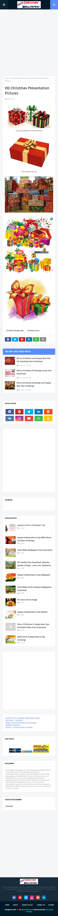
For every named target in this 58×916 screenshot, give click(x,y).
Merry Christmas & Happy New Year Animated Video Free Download (33, 626)
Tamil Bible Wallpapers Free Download (34, 550)
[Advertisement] (29, 42)
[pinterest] (19, 411)
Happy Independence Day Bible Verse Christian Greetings (34, 539)
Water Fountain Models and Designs (21, 723)
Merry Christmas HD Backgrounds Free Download (34, 372)
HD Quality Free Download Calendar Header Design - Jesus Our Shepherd (34, 564)
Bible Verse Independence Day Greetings (31, 638)
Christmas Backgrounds (19, 78)
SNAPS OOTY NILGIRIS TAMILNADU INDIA (23, 718)
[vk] (10, 418)
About (15, 905)
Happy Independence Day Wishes (32, 612)
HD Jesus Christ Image (27, 599)
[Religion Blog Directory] (26, 752)
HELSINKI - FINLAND (14, 720)
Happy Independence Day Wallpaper (33, 575)
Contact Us (41, 905)
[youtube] (29, 418)
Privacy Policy (27, 905)
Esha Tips (10, 99)
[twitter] (29, 411)
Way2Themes (27, 910)
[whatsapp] (39, 418)
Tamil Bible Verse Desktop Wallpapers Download (34, 588)
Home (7, 78)
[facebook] (10, 411)
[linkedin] (39, 411)
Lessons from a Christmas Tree (31, 525)
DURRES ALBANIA (13, 725)
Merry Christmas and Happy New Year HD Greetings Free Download (34, 360)
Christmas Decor (33, 331)
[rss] (48, 418)
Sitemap (51, 905)
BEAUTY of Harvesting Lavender (19, 727)
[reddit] (48, 411)
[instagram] (19, 418)
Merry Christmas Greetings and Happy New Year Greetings (34, 384)
